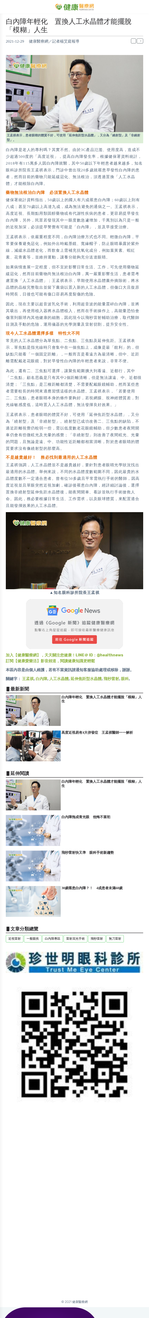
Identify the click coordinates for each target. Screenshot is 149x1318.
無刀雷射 (115, 938)
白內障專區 (52, 938)
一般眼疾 (33, 938)
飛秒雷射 (111, 678)
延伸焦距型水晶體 (86, 678)
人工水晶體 (59, 678)
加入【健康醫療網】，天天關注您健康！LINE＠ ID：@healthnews (64, 655)
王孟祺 (28, 678)
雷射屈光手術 (75, 938)
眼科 (125, 678)
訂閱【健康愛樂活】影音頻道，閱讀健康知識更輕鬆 (50, 661)
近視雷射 (14, 938)
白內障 (41, 678)
